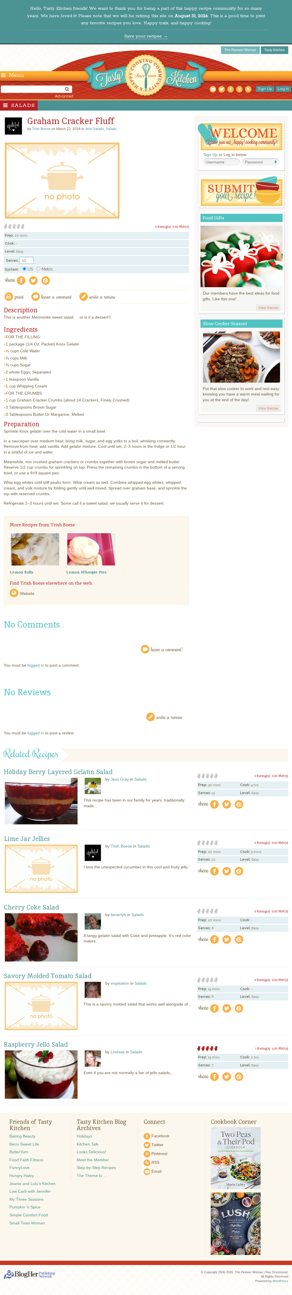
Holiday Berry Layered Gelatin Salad (58, 772)
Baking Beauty (22, 1136)
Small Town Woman (27, 1223)
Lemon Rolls (21, 572)
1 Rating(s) (262, 1048)
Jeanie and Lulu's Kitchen (32, 1183)
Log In (283, 89)
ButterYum (18, 1152)
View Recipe (268, 308)
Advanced (64, 96)
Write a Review (169, 717)
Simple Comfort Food (28, 1215)
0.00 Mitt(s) (181, 227)
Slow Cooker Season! (225, 324)
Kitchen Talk (87, 1144)
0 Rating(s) (163, 227)
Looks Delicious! (91, 1152)
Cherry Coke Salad (31, 907)
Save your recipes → (146, 36)
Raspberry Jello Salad (36, 1045)
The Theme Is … (92, 1175)
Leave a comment (57, 296)
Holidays (84, 1136)
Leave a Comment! (166, 649)
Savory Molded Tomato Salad (48, 976)
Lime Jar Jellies (27, 839)
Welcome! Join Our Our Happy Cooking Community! (240, 136)
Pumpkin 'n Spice (24, 1207)
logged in (35, 665)
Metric (47, 269)
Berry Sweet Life (24, 1144)
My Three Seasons (26, 1199)
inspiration (120, 983)
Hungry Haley (21, 1175)
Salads (23, 105)
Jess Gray (120, 779)
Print (19, 296)
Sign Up (265, 89)
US (30, 269)
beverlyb (118, 914)
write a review (102, 296)
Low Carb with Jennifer (30, 1191)
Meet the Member (93, 1160)
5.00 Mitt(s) (280, 1048)
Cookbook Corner (234, 1122)
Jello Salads (94, 129)
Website (27, 593)
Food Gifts (213, 218)
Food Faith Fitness (26, 1160)
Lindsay (118, 1052)
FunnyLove (19, 1167)
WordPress (280, 1281)
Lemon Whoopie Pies (86, 572)
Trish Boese (121, 846)
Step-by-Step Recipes (96, 1167)
